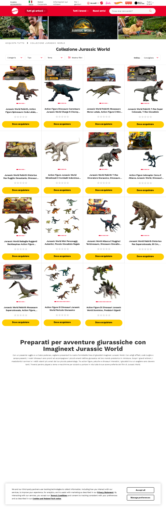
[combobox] (132, 11)
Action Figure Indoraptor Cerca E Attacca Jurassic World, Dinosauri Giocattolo (145, 177)
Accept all (140, 490)
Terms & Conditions (59, 495)
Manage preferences (140, 497)
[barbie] (108, 3)
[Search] (150, 10)
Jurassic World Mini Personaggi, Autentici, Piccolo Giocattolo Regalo (62, 242)
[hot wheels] (118, 3)
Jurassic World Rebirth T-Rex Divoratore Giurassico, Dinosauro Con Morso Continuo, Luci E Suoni (103, 176)
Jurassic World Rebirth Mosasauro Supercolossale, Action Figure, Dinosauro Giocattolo (21, 309)
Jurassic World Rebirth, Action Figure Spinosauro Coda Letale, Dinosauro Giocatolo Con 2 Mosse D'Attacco (20, 110)
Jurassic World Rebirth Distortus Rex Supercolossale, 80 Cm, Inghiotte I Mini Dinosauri (145, 243)
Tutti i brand (80, 11)
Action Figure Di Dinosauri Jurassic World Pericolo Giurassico (62, 308)
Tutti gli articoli (35, 11)
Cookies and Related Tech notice (47, 499)
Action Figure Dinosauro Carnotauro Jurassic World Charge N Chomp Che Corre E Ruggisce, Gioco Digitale (62, 110)
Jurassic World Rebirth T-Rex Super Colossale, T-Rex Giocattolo (145, 110)
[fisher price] (128, 3)
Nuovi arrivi (99, 11)
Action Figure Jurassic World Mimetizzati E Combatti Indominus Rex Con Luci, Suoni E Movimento (62, 176)
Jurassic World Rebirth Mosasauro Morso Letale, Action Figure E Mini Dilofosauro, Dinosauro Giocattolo (104, 110)
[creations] (139, 3)
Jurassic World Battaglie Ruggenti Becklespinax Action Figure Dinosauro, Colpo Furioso (20, 243)
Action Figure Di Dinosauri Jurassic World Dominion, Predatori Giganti (104, 308)
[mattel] (102, 3)
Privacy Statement (105, 492)
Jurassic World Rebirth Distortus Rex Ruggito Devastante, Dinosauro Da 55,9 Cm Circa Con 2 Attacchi (20, 177)
